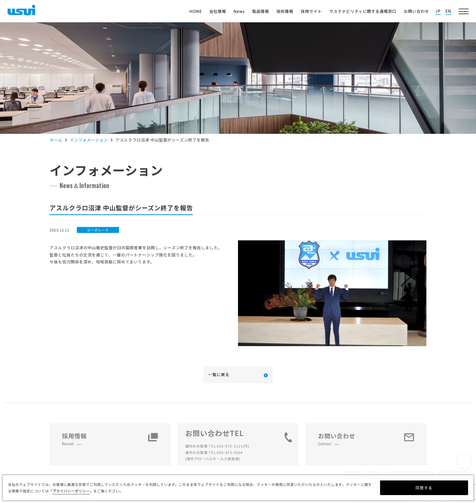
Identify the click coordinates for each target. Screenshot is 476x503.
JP (438, 11)
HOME (195, 11)
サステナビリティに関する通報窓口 (362, 11)
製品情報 (260, 11)
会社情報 (217, 11)
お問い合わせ (416, 11)
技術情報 (284, 11)
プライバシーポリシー (71, 490)
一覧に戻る (218, 374)
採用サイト (311, 11)
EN (448, 11)
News (239, 11)
